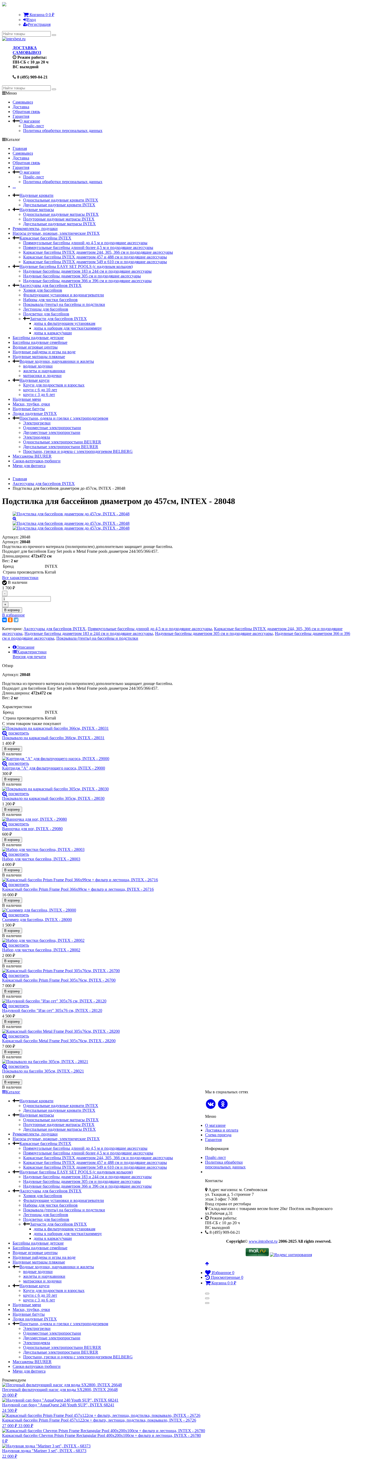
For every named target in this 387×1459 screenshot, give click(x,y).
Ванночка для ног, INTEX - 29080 (32, 828)
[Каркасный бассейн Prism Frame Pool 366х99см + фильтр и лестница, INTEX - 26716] (177, 880)
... (14, 186)
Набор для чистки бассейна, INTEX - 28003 (41, 859)
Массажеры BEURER (32, 456)
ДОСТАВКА (25, 48)
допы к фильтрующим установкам (64, 323)
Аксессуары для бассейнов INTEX (50, 285)
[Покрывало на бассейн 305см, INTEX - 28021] (177, 1061)
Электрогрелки (37, 423)
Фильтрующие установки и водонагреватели (63, 295)
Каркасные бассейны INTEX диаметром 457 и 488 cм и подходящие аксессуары (95, 257)
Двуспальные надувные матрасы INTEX (59, 224)
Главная (20, 148)
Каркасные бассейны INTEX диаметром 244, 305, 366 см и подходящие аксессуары (98, 252)
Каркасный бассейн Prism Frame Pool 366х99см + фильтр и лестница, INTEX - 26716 (78, 889)
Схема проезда (218, 1135)
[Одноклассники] (10, 620)
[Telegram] (16, 620)
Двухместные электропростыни (51, 432)
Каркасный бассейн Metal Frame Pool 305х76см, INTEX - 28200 (59, 1041)
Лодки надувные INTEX (35, 413)
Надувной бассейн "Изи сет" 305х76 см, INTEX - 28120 (52, 1010)
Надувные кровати (36, 195)
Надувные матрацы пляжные (39, 356)
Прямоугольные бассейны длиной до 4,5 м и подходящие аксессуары (85, 243)
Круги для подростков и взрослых (54, 385)
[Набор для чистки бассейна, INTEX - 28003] (177, 849)
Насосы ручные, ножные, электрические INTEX (56, 233)
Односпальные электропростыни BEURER (62, 442)
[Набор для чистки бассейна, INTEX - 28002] (177, 940)
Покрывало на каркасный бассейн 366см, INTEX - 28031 (53, 738)
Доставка (21, 107)
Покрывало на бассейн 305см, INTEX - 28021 (43, 1071)
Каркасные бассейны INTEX (45, 238)
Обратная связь (26, 111)
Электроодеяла (36, 437)
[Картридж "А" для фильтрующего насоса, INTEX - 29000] (177, 758)
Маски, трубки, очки (31, 404)
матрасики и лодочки (42, 375)
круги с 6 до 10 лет (40, 390)
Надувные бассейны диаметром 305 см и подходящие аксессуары (82, 276)
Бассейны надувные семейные (40, 342)
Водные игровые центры (35, 347)
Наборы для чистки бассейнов (50, 299)
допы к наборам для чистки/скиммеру (68, 328)
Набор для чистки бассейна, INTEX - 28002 (41, 950)
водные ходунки (38, 366)
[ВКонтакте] (4, 620)
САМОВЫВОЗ (27, 52)
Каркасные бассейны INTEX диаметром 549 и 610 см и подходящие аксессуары (95, 262)
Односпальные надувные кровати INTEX (60, 200)
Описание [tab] (25, 647)
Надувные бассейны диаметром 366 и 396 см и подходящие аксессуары (87, 280)
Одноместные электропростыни (52, 427)
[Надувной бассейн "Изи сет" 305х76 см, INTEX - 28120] (177, 1001)
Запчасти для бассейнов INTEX (58, 318)
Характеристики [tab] (32, 652)
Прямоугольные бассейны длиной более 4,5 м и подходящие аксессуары (88, 247)
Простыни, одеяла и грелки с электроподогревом (63, 418)
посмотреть (18, 733)
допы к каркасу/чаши (53, 333)
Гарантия (21, 116)
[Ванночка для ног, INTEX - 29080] (177, 819)
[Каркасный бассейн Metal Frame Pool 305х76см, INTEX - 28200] (177, 1031)
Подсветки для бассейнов (46, 314)
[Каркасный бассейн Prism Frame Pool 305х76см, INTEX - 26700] (177, 970)
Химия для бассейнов (42, 290)
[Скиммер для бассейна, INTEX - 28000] (177, 910)
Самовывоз (23, 102)
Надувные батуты (29, 409)
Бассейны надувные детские (38, 337)
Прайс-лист (33, 126)
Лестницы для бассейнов (45, 309)
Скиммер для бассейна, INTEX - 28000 (37, 919)
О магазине (29, 121)
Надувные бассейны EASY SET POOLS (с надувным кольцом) (76, 266)
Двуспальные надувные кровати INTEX (59, 205)
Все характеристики (20, 577)
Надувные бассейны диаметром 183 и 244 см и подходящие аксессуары (87, 271)
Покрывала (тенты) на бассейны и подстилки (64, 304)
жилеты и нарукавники (44, 371)
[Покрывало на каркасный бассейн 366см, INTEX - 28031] (177, 728)
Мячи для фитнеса (29, 465)
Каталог (13, 1092)
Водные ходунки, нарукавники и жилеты (56, 361)
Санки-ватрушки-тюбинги (37, 461)
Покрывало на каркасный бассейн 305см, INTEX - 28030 (53, 798)
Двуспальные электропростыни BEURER (60, 446)
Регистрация (39, 24)
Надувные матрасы (36, 209)
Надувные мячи (27, 399)
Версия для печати (29, 656)
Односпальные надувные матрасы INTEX (61, 214)
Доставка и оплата (221, 1130)
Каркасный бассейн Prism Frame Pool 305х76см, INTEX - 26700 (59, 980)
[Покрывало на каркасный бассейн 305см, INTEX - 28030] (177, 789)
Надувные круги (34, 380)
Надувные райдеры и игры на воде (44, 352)
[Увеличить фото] (4, 733)
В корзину (12, 610)
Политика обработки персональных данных (62, 130)
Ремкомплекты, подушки (35, 228)
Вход (31, 19)
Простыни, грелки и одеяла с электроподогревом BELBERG (78, 451)
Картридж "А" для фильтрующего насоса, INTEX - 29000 (53, 768)
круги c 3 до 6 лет (39, 394)
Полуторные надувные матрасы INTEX (59, 219)
